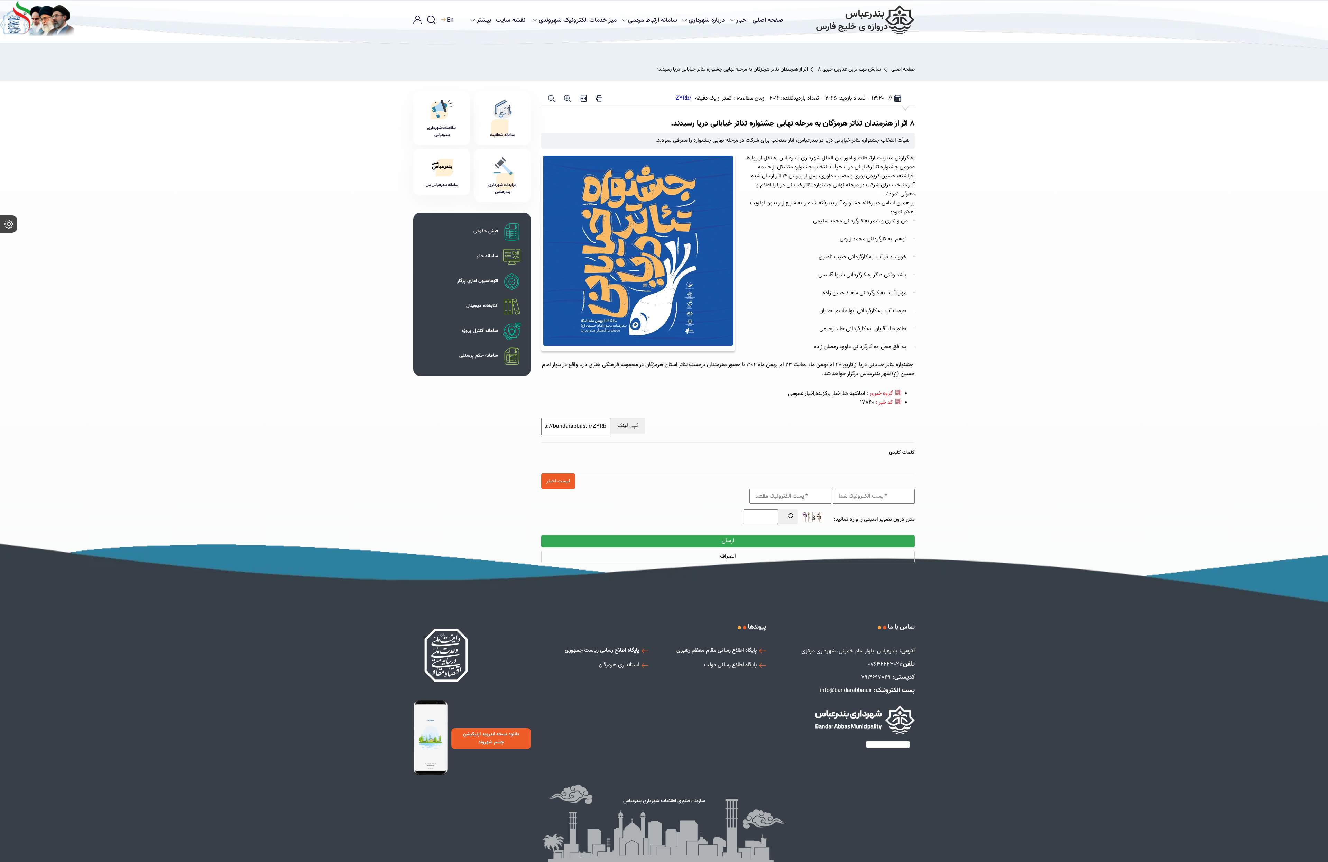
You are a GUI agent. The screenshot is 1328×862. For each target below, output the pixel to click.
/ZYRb (684, 98)
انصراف (728, 556)
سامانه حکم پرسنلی (478, 356)
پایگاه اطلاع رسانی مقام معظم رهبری (716, 650)
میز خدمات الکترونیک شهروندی (578, 20)
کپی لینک (627, 425)
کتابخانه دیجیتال (482, 306)
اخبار (742, 20)
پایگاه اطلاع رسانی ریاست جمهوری (602, 650)
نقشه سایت (510, 20)
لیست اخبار (558, 481)
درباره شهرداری (707, 20)
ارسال (728, 541)
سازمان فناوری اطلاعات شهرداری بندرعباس (664, 801)
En (450, 20)
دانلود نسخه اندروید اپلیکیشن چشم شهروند (491, 738)
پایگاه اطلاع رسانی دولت (730, 665)
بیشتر (484, 20)
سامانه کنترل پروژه (480, 331)
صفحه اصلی (768, 20)
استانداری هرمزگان (619, 665)
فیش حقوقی (485, 231)
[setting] (8, 224)
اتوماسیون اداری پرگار (477, 281)
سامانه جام (487, 256)
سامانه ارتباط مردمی (652, 20)
